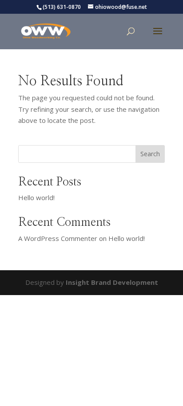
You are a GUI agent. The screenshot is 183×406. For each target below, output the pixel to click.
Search (150, 154)
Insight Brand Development (112, 282)
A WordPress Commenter (57, 238)
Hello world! (36, 197)
